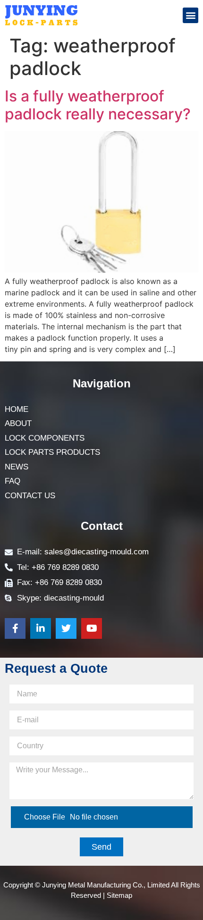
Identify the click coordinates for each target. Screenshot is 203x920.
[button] (190, 15)
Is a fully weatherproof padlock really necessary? (98, 105)
